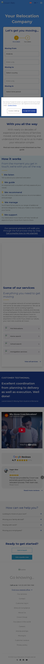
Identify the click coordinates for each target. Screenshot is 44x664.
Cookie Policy (12, 105)
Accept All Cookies (29, 111)
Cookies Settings (14, 111)
